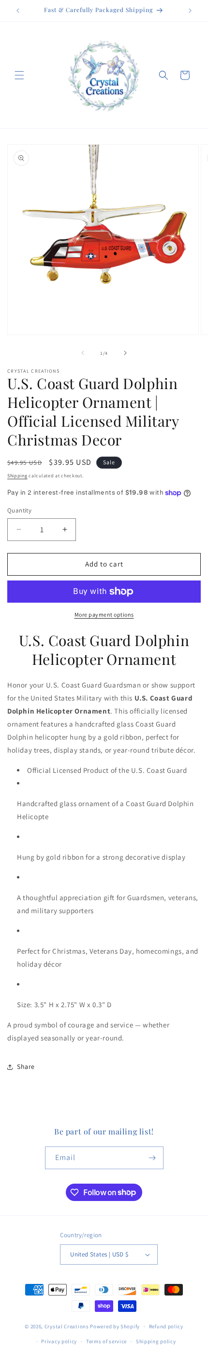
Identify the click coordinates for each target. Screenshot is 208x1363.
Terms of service (106, 1341)
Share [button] (26, 1066)
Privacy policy (59, 1341)
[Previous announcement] (18, 10)
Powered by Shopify (115, 1326)
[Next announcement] (190, 10)
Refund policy (166, 1326)
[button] (19, 75)
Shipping (17, 475)
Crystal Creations (67, 1326)
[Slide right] (125, 353)
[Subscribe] (152, 1158)
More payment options (104, 614)
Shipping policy (156, 1341)
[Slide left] (82, 353)
